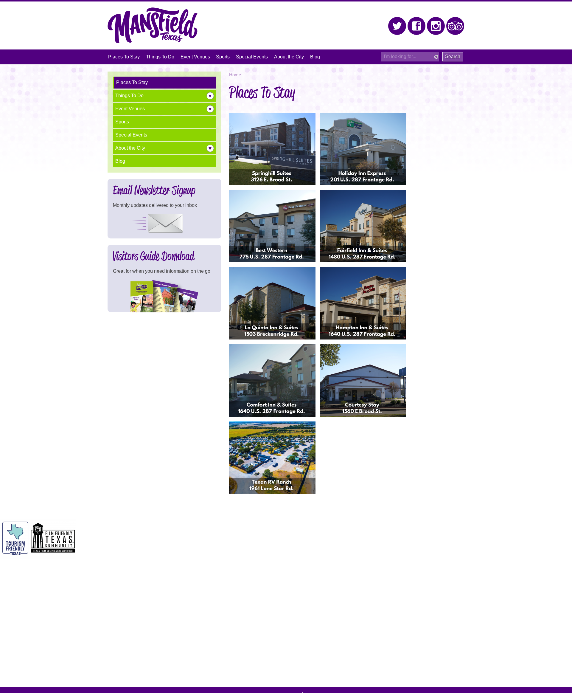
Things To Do (129, 95)
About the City (130, 148)
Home (235, 74)
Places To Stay (132, 82)
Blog (120, 161)
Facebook (417, 26)
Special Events (131, 134)
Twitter (397, 26)
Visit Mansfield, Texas (153, 25)
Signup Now (154, 223)
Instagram (436, 26)
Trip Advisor (455, 26)
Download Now (164, 296)
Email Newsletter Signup (154, 190)
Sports (122, 121)
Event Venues (130, 108)
